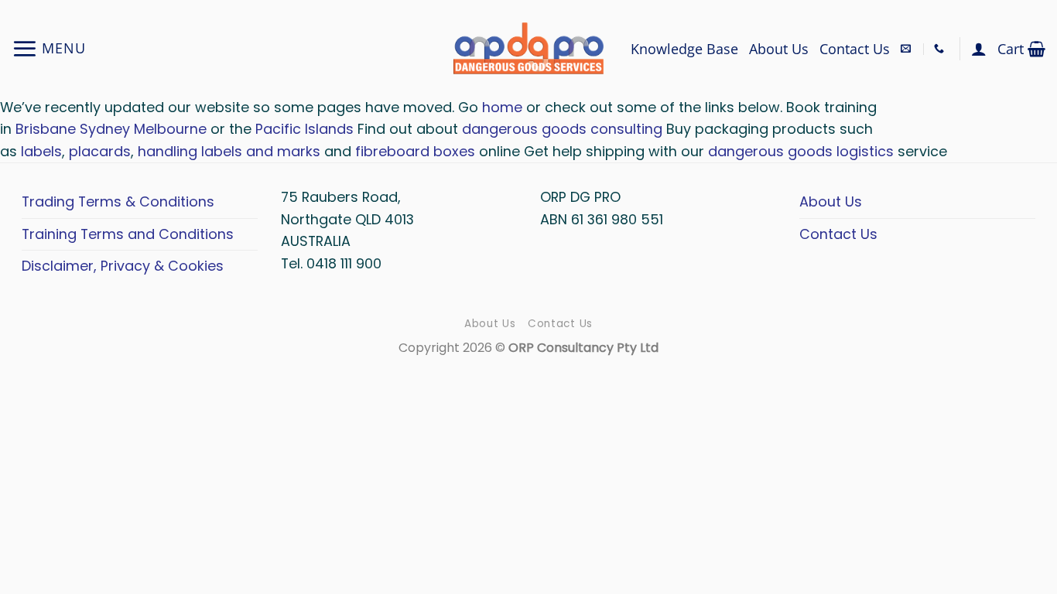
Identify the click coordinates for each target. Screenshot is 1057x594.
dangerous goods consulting (562, 128)
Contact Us (854, 48)
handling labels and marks (229, 151)
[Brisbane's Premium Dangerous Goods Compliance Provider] (528, 47)
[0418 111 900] (941, 49)
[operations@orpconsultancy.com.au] (908, 49)
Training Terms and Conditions (128, 234)
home (504, 107)
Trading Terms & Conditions (118, 201)
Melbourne (170, 128)
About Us (779, 48)
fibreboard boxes (415, 151)
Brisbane (45, 128)
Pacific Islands (304, 128)
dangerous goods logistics (801, 151)
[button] (49, 48)
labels (41, 151)
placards (100, 151)
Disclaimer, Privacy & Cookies (123, 265)
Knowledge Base (684, 48)
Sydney (105, 128)
